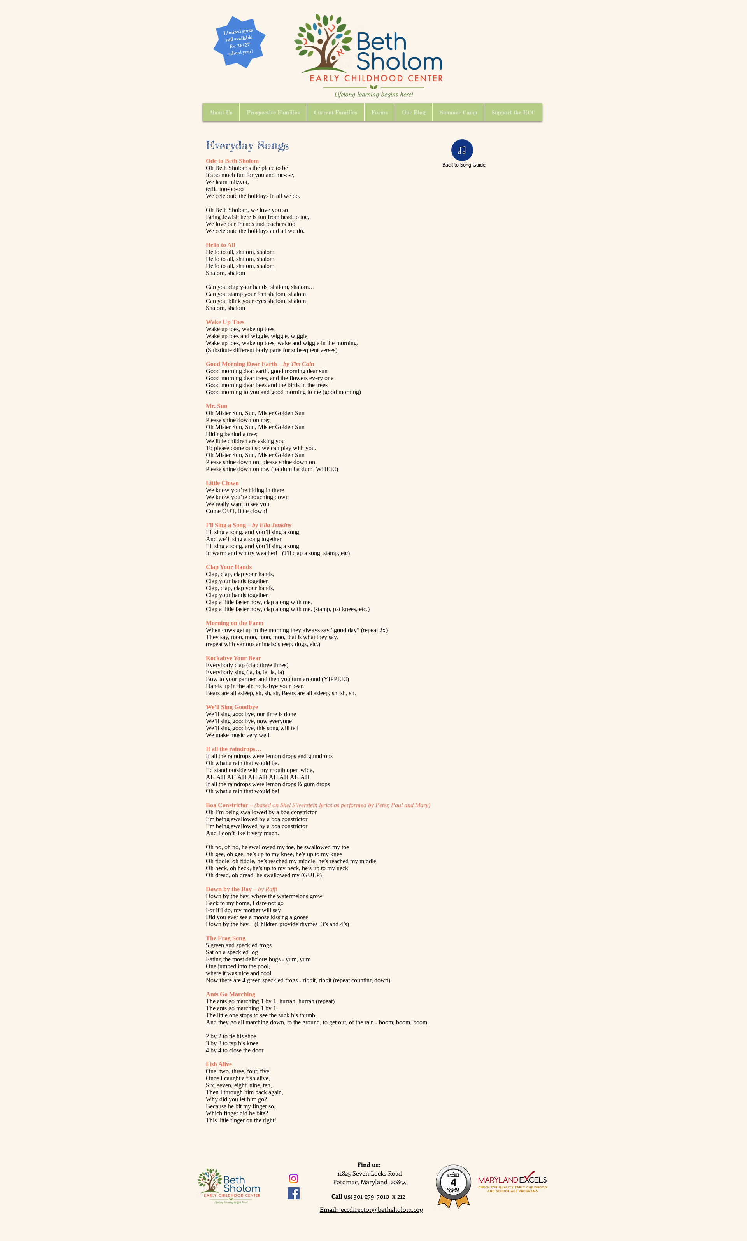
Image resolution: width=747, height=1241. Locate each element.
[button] (221, 112)
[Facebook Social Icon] (294, 1193)
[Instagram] (294, 1179)
